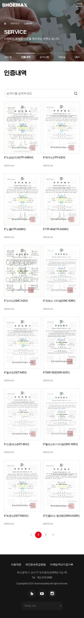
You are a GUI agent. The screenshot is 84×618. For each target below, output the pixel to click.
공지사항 (44, 57)
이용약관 (16, 564)
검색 (76, 93)
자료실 (61, 57)
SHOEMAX (14, 5)
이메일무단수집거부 (61, 564)
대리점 (8, 57)
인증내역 (25, 57)
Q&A (77, 57)
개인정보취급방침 (35, 564)
